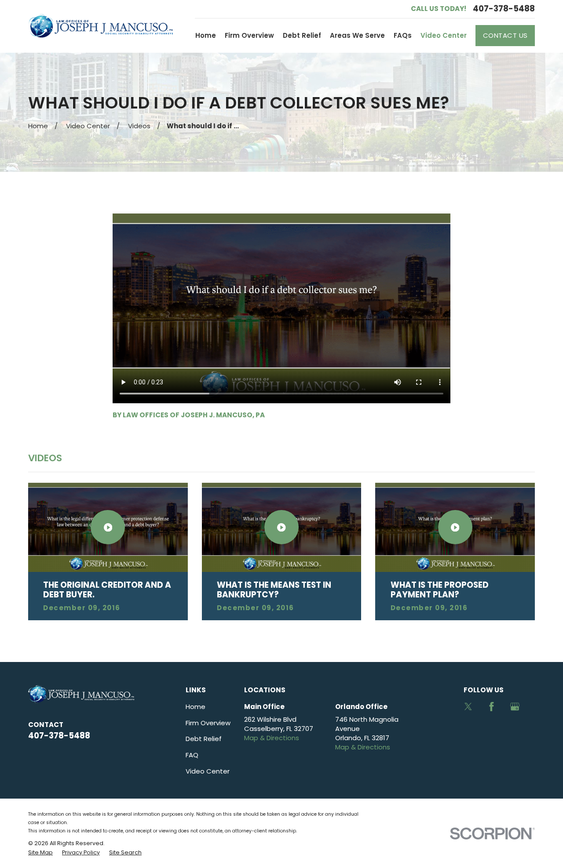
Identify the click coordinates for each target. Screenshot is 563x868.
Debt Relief (204, 738)
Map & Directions (271, 737)
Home (195, 706)
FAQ (192, 755)
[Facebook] (491, 706)
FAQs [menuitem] (403, 35)
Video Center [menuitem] (443, 35)
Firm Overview (208, 722)
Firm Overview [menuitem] (249, 35)
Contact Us (505, 35)
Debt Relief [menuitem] (302, 35)
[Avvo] (468, 729)
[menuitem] (40, 853)
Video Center (208, 771)
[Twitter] (468, 706)
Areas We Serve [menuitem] (357, 35)
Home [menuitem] (205, 35)
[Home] (100, 26)
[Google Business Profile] (514, 706)
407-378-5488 (504, 9)
